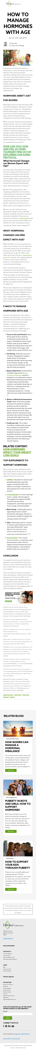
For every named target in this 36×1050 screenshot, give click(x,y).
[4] (29, 225)
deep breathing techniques (17, 374)
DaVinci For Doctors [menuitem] (8, 984)
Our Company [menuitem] (6, 955)
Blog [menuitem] (4, 967)
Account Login (16, 1038)
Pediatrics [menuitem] (5, 986)
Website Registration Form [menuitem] (9, 999)
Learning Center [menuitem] (7, 969)
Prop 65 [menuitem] (5, 994)
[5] (4, 274)
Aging (12, 697)
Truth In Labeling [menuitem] (7, 953)
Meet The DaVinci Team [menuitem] (8, 957)
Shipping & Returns (8, 938)
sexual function (24, 218)
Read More (11, 770)
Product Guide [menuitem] (6, 990)
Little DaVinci (10, 858)
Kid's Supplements (11, 797)
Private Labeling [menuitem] (7, 988)
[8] (29, 534)
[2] (28, 185)
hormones (17, 695)
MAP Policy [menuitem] (6, 997)
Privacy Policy (7, 1038)
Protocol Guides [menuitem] (7, 971)
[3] (30, 205)
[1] (23, 142)
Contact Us (16, 1034)
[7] (27, 518)
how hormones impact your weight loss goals (17, 452)
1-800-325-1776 (25, 1034)
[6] (7, 395)
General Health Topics (12, 739)
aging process (8, 695)
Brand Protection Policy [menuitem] (9, 995)
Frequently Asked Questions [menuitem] (10, 959)
